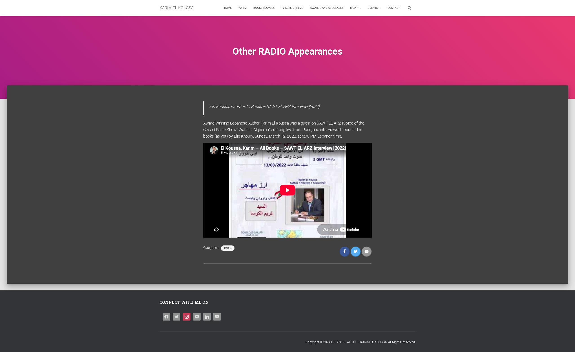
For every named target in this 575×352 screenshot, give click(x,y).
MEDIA (354, 7)
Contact (393, 7)
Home (228, 7)
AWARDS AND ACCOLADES (326, 7)
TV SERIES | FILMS (292, 7)
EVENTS (373, 7)
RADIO (227, 248)
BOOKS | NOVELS (263, 7)
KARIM (243, 7)
